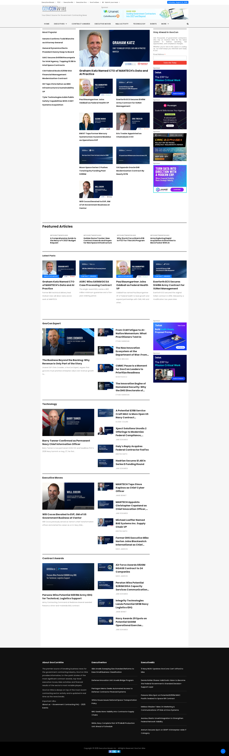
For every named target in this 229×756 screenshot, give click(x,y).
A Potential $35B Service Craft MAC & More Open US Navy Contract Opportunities (132, 416)
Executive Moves (103, 24)
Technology (139, 24)
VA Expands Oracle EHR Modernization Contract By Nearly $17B (130, 170)
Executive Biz (68, 2)
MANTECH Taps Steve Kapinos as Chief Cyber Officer (130, 488)
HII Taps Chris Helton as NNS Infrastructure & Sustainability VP (58, 88)
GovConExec (94, 2)
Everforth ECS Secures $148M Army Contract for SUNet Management (130, 102)
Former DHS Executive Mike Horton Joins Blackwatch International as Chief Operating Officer (132, 543)
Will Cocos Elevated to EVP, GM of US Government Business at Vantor (94, 205)
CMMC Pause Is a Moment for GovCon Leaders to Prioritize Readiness (131, 369)
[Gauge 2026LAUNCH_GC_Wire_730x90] (144, 14)
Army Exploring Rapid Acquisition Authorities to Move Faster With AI (129, 240)
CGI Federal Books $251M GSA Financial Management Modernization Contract (57, 74)
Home (46, 24)
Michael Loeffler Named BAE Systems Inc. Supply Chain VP (131, 523)
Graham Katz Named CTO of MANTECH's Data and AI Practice (113, 72)
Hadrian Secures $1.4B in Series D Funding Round (131, 462)
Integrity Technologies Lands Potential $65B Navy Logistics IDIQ (132, 604)
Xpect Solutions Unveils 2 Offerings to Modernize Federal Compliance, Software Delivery (131, 433)
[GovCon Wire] (54, 9)
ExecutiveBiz (148, 662)
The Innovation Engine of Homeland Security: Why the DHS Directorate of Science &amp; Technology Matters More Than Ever (133, 390)
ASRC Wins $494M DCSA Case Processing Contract (95, 283)
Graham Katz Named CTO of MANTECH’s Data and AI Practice (58, 285)
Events (153, 24)
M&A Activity (122, 24)
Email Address (159, 54)
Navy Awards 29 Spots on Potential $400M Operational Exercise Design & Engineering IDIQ (131, 623)
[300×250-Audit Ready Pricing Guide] (170, 336)
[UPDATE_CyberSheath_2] (170, 147)
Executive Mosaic (48, 2)
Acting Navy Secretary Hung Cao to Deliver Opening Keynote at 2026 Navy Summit (164, 242)
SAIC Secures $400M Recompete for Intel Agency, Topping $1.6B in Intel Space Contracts (59, 61)
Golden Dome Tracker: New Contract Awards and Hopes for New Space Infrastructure (64, 240)
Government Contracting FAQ (66, 704)
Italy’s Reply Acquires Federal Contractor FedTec (132, 448)
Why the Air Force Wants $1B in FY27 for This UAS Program (97, 239)
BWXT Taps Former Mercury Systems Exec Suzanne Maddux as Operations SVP (95, 137)
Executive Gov (81, 2)
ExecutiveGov (99, 662)
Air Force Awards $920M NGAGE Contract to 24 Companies (130, 568)
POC (59, 2)
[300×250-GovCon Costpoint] (170, 83)
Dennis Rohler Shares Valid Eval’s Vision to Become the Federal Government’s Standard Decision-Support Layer (163, 683)
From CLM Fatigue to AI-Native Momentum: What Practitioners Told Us (131, 333)
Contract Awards (81, 24)
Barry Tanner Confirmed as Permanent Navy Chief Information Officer (66, 442)
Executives (59, 24)
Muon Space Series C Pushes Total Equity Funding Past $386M (93, 170)
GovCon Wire (139, 748)
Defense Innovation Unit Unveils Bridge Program (113, 680)
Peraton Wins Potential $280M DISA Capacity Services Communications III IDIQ (132, 588)
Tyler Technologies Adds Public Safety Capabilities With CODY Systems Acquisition (58, 101)
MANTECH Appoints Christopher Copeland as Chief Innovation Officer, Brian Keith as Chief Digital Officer (132, 509)
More (163, 24)
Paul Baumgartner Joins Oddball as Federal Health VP (132, 285)
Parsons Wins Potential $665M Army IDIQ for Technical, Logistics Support (67, 596)
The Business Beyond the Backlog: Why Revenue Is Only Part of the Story (66, 361)
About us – (47, 704)
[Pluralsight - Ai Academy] (170, 115)
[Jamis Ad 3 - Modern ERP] (170, 179)
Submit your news (111, 2)
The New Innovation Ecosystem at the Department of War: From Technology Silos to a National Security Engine (131, 354)
